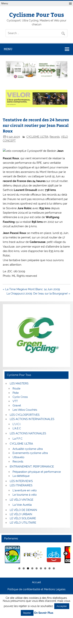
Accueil (36, 582)
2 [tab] (24, 568)
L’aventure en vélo (25, 490)
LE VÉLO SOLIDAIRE (23, 518)
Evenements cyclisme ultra (30, 453)
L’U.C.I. (17, 424)
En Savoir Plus (43, 612)
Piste (16, 392)
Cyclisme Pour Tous (36, 14)
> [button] (65, 554)
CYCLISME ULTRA (37, 136)
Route (16, 388)
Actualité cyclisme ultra (28, 449)
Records (55, 136)
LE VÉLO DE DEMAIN (23, 510)
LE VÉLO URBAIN (21, 514)
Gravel (17, 405)
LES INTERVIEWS (21, 481)
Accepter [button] (62, 606)
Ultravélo (18, 457)
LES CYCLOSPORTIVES (24, 414)
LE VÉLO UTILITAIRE (23, 522)
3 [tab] (28, 568)
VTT (15, 401)
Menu (4, 3)
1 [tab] (19, 568)
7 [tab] (45, 568)
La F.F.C (17, 438)
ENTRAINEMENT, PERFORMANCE (32, 466)
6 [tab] (41, 568)
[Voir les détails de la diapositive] (10, 555)
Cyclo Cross (20, 397)
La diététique (21, 476)
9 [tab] (54, 568)
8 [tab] (49, 568)
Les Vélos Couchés (25, 409)
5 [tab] (37, 568)
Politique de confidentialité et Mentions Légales (36, 589)
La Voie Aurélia (22, 504)
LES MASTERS (19, 383)
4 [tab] (32, 568)
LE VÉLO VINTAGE (21, 499)
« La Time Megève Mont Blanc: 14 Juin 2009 (31, 289)
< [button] (7, 554)
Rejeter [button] (27, 612)
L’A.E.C (17, 428)
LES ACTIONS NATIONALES (28, 433)
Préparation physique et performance (37, 471)
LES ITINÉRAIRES (21, 485)
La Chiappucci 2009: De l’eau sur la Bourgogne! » (38, 293)
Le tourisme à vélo (25, 494)
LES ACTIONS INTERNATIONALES (32, 419)
